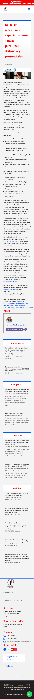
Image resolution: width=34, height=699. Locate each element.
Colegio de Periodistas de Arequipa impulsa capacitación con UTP (17, 465)
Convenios (19, 447)
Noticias (8, 358)
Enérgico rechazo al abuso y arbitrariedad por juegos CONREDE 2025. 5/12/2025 (17, 369)
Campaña (18, 393)
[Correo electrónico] (25, 329)
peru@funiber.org (9, 290)
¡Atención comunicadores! (14, 413)
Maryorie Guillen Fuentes (16, 325)
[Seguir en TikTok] (15, 649)
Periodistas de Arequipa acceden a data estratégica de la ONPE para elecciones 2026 (17, 442)
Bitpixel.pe (26, 694)
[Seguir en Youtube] (12, 649)
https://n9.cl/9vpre (10, 282)
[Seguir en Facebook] (4, 649)
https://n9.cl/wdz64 (11, 241)
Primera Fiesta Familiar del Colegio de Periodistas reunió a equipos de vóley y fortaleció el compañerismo (17, 542)
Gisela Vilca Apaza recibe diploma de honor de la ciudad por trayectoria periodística (16, 495)
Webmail (9, 666)
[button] (29, 694)
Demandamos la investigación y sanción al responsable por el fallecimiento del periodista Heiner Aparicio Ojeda (17, 351)
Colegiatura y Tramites (11, 658)
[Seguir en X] (8, 649)
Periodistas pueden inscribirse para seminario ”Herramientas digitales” (17, 390)
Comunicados (19, 356)
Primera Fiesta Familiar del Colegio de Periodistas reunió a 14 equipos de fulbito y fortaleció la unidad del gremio (17, 557)
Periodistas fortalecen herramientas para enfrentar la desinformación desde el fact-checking (15, 526)
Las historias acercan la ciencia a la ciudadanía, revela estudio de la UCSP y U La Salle (16, 510)
